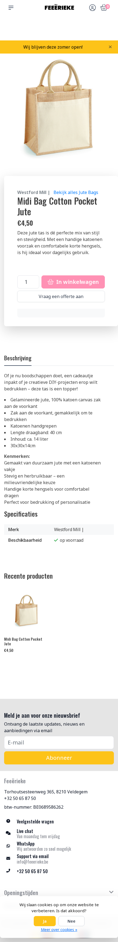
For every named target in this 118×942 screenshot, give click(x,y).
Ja (45, 921)
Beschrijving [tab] (18, 358)
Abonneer (59, 757)
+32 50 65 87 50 (20, 798)
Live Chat (92, 30)
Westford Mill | (33, 192)
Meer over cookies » (59, 929)
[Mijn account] (92, 8)
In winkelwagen (77, 281)
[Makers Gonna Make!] (58, 7)
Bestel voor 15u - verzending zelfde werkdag (61, 27)
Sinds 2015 (106, 30)
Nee (71, 921)
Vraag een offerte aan (61, 296)
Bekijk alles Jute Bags (76, 192)
